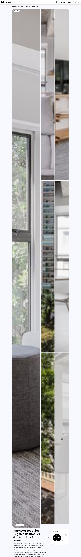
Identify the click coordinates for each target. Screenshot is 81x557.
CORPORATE (43, 2)
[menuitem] (34, 2)
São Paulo (34, 7)
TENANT (50, 2)
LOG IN (77, 2)
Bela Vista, (25, 7)
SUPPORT (62, 2)
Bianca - (16, 7)
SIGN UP (69, 2)
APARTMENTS (34, 2)
